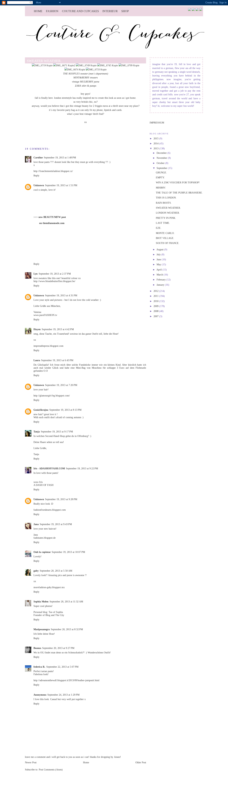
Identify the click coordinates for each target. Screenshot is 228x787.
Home (38, 11)
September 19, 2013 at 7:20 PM (61, 385)
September (162, 168)
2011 (156, 296)
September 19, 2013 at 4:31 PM (61, 295)
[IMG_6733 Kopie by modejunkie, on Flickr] (96, 69)
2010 (156, 301)
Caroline (38, 157)
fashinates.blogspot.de (44, 537)
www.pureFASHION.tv (45, 315)
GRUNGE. (161, 172)
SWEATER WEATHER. (168, 207)
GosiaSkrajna (40, 409)
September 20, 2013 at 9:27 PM (58, 648)
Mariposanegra (41, 629)
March (160, 274)
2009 (156, 306)
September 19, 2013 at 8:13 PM (65, 409)
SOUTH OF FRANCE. (167, 243)
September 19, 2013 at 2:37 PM (55, 273)
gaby (36, 570)
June (159, 259)
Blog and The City (54, 615)
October (161, 163)
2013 (156, 148)
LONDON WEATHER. (168, 212)
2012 (156, 291)
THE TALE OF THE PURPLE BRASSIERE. (179, 192)
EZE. (158, 227)
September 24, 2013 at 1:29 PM (63, 694)
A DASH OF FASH (43, 485)
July (159, 254)
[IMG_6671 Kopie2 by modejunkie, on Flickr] (64, 65)
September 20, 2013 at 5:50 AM (56, 570)
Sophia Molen (40, 601)
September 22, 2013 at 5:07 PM (62, 666)
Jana (36, 524)
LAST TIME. (163, 222)
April (159, 269)
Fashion (52, 11)
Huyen (37, 329)
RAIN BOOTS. (164, 202)
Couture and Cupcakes (80, 11)
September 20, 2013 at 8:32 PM (67, 629)
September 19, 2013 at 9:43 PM (56, 524)
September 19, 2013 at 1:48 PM (60, 157)
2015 (156, 138)
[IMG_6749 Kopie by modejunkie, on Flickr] (86, 65)
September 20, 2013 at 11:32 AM (66, 601)
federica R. (39, 666)
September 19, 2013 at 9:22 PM (82, 468)
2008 (156, 311)
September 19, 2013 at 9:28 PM (61, 499)
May (159, 264)
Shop (125, 11)
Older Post (140, 762)
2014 (156, 143)
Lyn (35, 273)
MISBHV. (161, 187)
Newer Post (31, 762)
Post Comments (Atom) (51, 769)
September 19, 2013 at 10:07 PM (68, 552)
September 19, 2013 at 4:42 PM (58, 329)
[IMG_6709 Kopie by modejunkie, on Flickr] (129, 65)
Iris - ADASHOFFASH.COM (49, 468)
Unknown (38, 185)
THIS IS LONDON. (166, 197)
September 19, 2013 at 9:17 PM (57, 431)
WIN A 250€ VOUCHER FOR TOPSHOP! (178, 182)
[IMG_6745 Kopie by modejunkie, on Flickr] (107, 65)
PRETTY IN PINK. (166, 217)
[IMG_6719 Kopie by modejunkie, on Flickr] (42, 65)
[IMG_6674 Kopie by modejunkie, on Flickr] (74, 69)
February (161, 279)
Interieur (110, 11)
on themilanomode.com (51, 223)
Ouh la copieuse (42, 552)
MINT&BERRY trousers (85, 77)
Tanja (36, 431)
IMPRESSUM (157, 122)
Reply (36, 175)
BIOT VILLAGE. (165, 238)
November (162, 157)
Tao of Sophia (56, 612)
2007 (156, 316)
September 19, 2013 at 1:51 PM (61, 185)
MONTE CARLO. (165, 233)
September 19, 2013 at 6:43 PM (57, 360)
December (162, 152)
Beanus (37, 648)
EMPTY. (160, 177)
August (160, 249)
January (161, 284)
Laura (36, 360)
